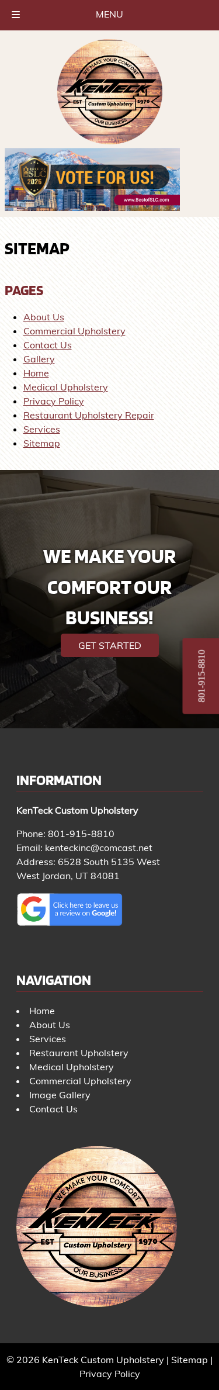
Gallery (39, 359)
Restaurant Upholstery (78, 1053)
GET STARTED (109, 645)
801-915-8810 (81, 833)
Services (41, 429)
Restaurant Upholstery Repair (88, 415)
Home (36, 373)
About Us (43, 317)
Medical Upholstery (65, 387)
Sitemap (41, 443)
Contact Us (47, 345)
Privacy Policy (53, 401)
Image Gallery (60, 1095)
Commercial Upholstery (74, 331)
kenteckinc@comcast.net (98, 847)
